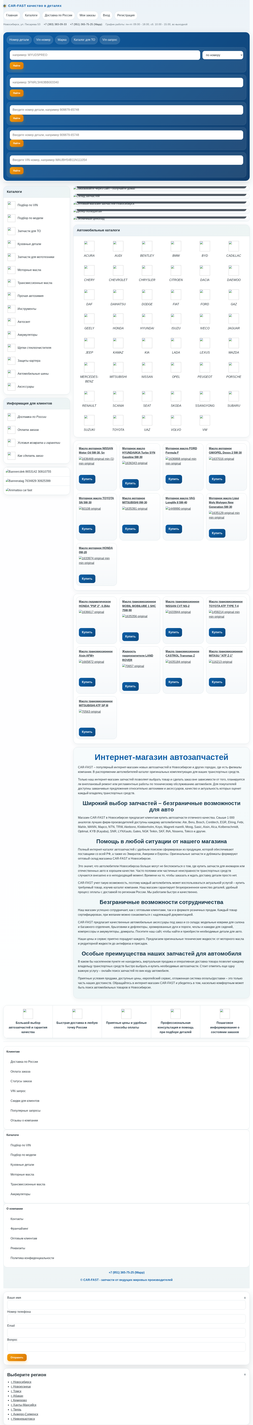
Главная (12, 15)
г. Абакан (17, 1395)
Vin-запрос (109, 39)
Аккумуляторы (20, 1194)
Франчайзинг (19, 1228)
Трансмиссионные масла (28, 1184)
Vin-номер (43, 39)
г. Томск (16, 1391)
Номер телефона (19, 1311)
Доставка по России (58, 15)
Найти (16, 118)
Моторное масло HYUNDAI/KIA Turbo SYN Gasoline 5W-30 (138, 453)
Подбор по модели (23, 1154)
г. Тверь (16, 1409)
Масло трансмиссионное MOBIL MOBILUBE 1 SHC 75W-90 (139, 606)
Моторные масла (22, 1174)
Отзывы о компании (24, 1120)
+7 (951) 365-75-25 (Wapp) (86, 24)
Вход (106, 15)
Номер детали (19, 39)
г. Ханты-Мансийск (23, 1404)
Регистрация (126, 15)
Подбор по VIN (21, 1145)
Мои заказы (88, 15)
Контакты (17, 1219)
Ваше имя (14, 1297)
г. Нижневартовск (23, 1418)
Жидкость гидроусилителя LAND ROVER (137, 656)
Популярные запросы (26, 1110)
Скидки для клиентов (25, 1100)
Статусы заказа (21, 1081)
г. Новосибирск (21, 1382)
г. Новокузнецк (21, 1386)
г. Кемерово (19, 1400)
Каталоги (31, 15)
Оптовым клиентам (24, 1238)
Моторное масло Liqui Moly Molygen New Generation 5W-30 (224, 502)
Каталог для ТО (84, 39)
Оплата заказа (20, 1071)
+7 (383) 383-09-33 (55, 24)
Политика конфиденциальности (32, 1258)
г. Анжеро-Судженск (24, 1414)
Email (11, 1325)
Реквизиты (18, 1248)
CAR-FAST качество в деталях (34, 6)
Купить (87, 479)
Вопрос (12, 1339)
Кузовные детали (22, 1164)
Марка (62, 39)
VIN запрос (18, 1091)
